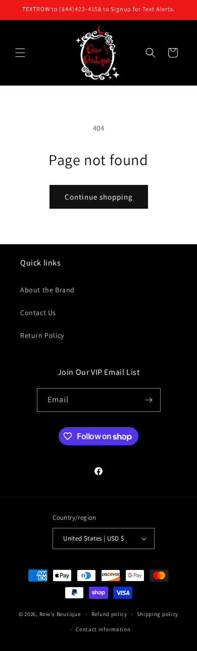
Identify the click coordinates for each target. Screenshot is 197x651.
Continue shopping (99, 197)
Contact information (103, 629)
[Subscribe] (149, 400)
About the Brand (47, 289)
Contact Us (38, 312)
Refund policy (109, 614)
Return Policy (42, 335)
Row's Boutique (60, 614)
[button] (20, 53)
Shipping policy (158, 614)
